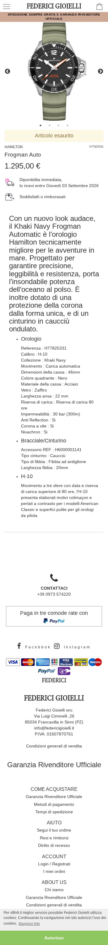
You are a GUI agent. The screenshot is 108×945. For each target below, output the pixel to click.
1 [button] (41, 125)
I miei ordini (54, 871)
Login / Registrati (54, 863)
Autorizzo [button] (54, 937)
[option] (54, 71)
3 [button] (59, 125)
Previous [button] (7, 72)
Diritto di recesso (54, 845)
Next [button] (101, 72)
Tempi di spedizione (54, 811)
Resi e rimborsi (54, 837)
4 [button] (67, 125)
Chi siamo (54, 889)
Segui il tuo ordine (54, 830)
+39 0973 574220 (54, 591)
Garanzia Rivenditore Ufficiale (54, 765)
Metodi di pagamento (54, 804)
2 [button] (49, 125)
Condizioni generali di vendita (54, 746)
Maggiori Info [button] (29, 924)
